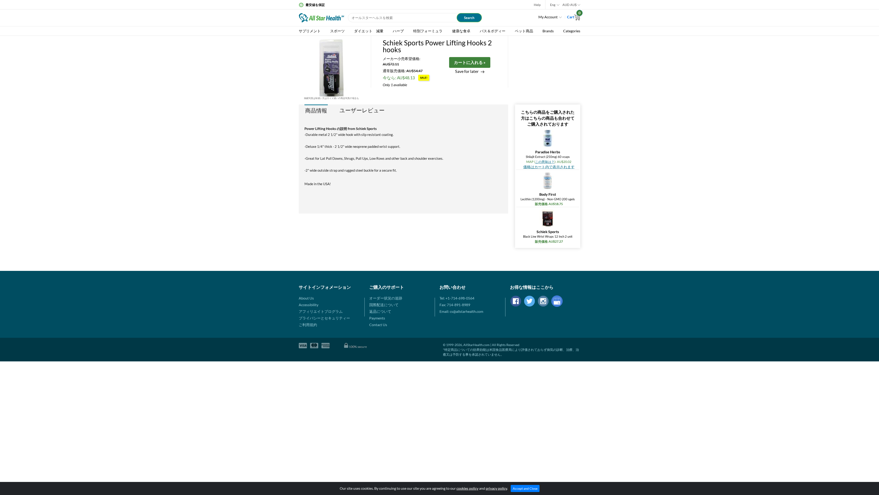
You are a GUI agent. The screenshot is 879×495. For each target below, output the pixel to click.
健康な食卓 (461, 31)
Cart (573, 17)
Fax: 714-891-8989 (455, 304)
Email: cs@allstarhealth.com (461, 311)
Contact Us (378, 324)
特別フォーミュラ (427, 31)
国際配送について (384, 304)
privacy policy (496, 488)
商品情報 (316, 110)
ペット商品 (524, 31)
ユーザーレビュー (362, 110)
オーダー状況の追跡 (385, 298)
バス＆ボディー (492, 31)
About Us (306, 298)
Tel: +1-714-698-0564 (457, 298)
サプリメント (310, 31)
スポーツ (337, 31)
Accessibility (308, 304)
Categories (571, 31)
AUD (569, 5)
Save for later (467, 71)
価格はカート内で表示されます (549, 167)
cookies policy (467, 488)
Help (537, 5)
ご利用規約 (308, 324)
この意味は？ (544, 162)
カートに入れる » (470, 62)
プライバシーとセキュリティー (324, 318)
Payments (377, 318)
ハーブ (398, 31)
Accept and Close (525, 488)
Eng (552, 5)
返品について (380, 311)
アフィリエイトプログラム (321, 311)
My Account (548, 17)
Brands (548, 31)
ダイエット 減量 (368, 31)
